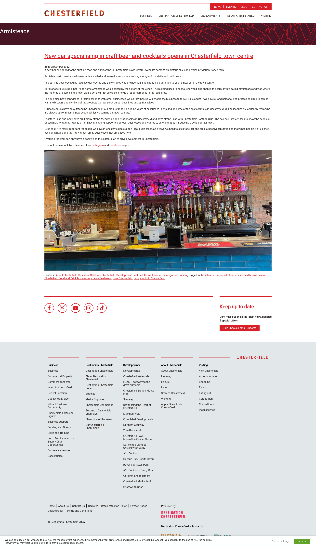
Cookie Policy (55, 510)
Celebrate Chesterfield (102, 275)
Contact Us (260, 6)
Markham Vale (131, 413)
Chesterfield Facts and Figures (61, 414)
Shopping (204, 381)
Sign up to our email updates (239, 328)
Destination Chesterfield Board (99, 386)
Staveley (128, 399)
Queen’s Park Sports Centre (138, 459)
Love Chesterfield (122, 278)
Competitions (206, 404)
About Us (63, 506)
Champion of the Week (99, 419)
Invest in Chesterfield (60, 387)
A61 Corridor (130, 453)
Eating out (205, 393)
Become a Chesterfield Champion (98, 412)
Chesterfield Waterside (136, 376)
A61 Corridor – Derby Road (138, 470)
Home (147, 275)
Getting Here (206, 398)
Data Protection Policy (114, 506)
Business (146, 15)
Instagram (98, 145)
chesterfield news (101, 278)
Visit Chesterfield (208, 370)
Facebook (115, 145)
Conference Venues (59, 450)
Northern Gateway (133, 424)
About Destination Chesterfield (96, 378)
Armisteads (207, 275)
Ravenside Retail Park (135, 464)
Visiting (266, 15)
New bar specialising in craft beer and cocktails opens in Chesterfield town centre (148, 56)
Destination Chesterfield (74, 13)
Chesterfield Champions (99, 405)
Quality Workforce (58, 398)
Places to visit (207, 409)
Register (93, 506)
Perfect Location (57, 393)
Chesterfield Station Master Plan (139, 392)
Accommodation (208, 376)
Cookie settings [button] (280, 541)
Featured (138, 275)
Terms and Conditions (79, 510)
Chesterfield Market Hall (137, 481)
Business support (58, 421)
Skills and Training (58, 432)
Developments (210, 15)
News (217, 6)
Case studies (55, 456)
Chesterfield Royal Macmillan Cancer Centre (137, 437)
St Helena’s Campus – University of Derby (136, 446)
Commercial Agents (59, 381)
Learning (166, 376)
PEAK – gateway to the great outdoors (136, 383)
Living (164, 387)
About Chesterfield (240, 15)
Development (124, 275)
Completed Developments (138, 419)
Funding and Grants (59, 427)
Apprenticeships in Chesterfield (172, 406)
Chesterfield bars (224, 275)
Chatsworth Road (133, 487)
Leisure (156, 275)
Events (231, 6)
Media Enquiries (95, 399)
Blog (244, 6)
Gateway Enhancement (136, 475)
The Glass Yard (132, 430)
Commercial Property (60, 376)
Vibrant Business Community (57, 406)
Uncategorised (170, 275)
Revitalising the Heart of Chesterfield (137, 406)
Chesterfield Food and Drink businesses (67, 278)
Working (166, 398)
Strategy (90, 393)
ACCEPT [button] (302, 541)
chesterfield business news (250, 275)
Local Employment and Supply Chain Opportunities (61, 441)
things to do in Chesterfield (149, 278)
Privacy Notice (138, 506)
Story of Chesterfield (173, 393)
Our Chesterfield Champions (95, 426)
